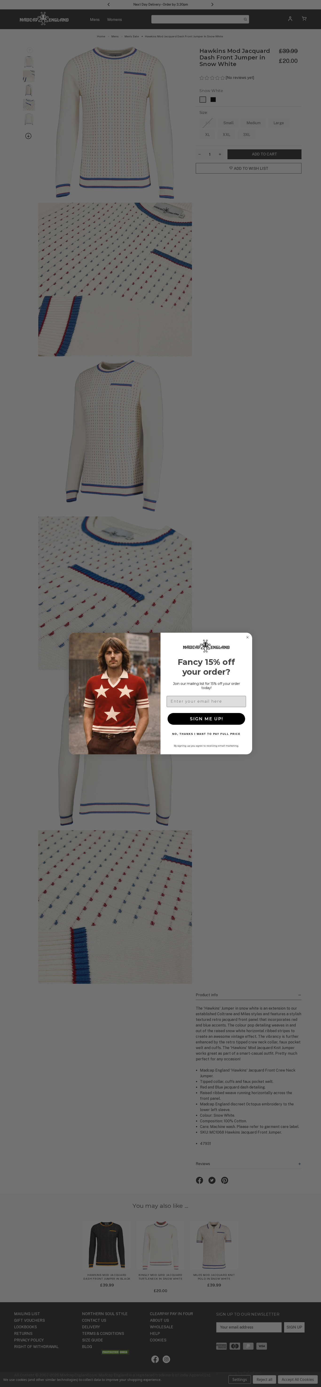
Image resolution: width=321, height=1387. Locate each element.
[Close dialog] (247, 637)
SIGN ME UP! (206, 718)
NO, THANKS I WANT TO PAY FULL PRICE (206, 733)
